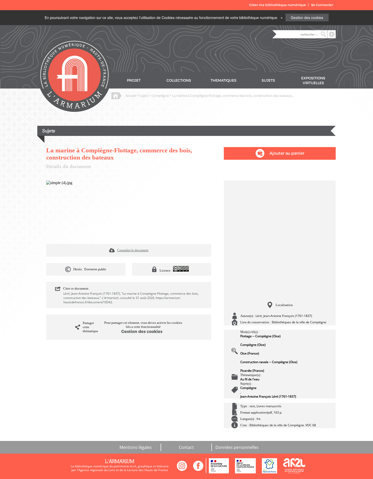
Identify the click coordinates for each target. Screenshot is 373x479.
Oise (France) (249, 353)
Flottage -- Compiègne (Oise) (260, 336)
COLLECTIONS (178, 80)
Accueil (130, 95)
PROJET (134, 80)
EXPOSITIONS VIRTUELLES (313, 80)
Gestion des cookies (307, 17)
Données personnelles (237, 447)
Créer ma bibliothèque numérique (277, 5)
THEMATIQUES (223, 80)
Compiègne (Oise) (253, 345)
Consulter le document (132, 250)
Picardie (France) (252, 370)
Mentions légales (136, 447)
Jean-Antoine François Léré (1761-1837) (268, 396)
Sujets (143, 95)
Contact (186, 447)
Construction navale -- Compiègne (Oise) (268, 362)
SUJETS (268, 80)
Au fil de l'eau (249, 379)
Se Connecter (322, 5)
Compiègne (160, 95)
